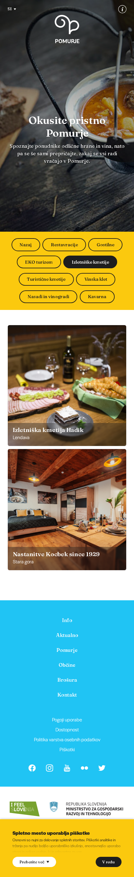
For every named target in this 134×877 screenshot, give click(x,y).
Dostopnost (67, 729)
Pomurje (67, 650)
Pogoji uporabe (67, 719)
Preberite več (32, 861)
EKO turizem (39, 262)
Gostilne (105, 245)
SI (9, 8)
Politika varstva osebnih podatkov (67, 739)
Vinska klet (95, 279)
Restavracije (64, 245)
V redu (108, 861)
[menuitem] (67, 620)
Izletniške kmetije (90, 262)
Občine (67, 665)
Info (67, 620)
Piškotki (67, 749)
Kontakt (67, 695)
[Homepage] (67, 29)
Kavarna (97, 296)
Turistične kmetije (46, 279)
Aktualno (67, 635)
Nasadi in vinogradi (48, 296)
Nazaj (26, 245)
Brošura (67, 680)
